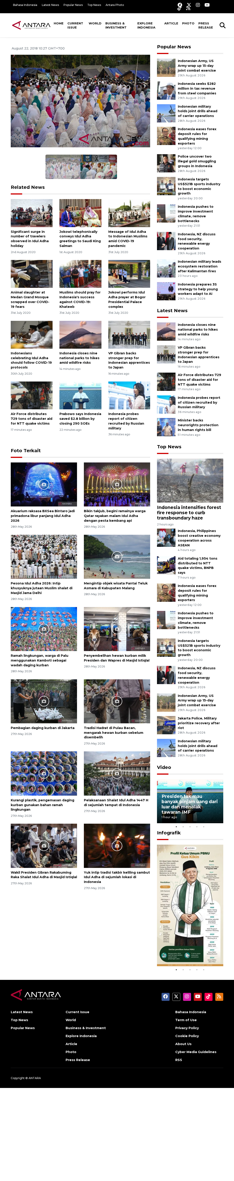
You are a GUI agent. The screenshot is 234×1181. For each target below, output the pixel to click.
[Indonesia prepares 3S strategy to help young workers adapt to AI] (166, 291)
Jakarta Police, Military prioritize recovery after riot (199, 723)
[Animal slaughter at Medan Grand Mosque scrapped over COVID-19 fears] (32, 273)
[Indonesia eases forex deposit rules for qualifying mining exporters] (166, 135)
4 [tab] (197, 826)
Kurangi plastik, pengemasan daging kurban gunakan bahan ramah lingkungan (42, 805)
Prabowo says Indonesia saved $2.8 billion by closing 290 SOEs (80, 419)
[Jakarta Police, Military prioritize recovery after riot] (166, 725)
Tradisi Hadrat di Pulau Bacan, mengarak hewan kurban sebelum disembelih (113, 733)
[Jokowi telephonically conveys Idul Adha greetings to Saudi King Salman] (80, 213)
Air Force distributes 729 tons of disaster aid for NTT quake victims (31, 419)
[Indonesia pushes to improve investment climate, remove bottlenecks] (166, 213)
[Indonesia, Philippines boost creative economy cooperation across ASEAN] (166, 537)
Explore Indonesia (146, 25)
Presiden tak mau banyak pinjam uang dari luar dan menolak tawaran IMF (190, 804)
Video (164, 767)
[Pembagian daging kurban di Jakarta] (44, 701)
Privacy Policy (187, 1028)
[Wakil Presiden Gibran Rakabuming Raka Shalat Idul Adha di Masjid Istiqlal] (44, 845)
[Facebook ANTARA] (180, 5)
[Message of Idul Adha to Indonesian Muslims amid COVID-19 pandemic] (129, 213)
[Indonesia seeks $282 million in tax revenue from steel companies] (166, 90)
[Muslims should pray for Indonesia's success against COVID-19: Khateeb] (80, 273)
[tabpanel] (190, 801)
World (95, 23)
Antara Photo (115, 5)
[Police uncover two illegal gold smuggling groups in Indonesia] (166, 163)
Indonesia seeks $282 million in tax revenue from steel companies (197, 88)
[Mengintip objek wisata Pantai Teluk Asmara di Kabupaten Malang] (117, 556)
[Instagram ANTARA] (198, 5)
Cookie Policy (187, 1036)
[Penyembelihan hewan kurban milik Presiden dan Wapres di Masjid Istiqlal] (117, 629)
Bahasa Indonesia (25, 5)
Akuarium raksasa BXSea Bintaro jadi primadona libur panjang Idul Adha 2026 (43, 516)
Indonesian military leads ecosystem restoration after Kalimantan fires (199, 266)
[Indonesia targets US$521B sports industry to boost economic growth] (166, 186)
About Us (183, 1044)
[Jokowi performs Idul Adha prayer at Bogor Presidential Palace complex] (129, 273)
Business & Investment (116, 25)
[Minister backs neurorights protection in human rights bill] (166, 427)
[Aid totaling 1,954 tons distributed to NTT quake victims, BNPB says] (166, 565)
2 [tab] (183, 826)
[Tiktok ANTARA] (180, 8)
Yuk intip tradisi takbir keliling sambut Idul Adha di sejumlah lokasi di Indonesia (117, 877)
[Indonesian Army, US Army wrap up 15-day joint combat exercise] (166, 67)
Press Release (205, 25)
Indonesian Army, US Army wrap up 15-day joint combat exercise (197, 66)
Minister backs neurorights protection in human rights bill (198, 425)
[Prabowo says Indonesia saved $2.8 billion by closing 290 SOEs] (80, 395)
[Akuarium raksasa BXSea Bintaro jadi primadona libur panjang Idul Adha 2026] (44, 484)
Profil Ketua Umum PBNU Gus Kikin (183, 952)
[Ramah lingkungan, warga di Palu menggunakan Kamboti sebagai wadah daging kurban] (44, 629)
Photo (188, 23)
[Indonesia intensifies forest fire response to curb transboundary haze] (190, 480)
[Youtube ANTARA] (207, 5)
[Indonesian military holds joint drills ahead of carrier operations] (166, 113)
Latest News (50, 5)
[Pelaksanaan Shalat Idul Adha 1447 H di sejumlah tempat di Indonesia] (117, 773)
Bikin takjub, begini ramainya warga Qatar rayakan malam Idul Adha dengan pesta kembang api (115, 516)
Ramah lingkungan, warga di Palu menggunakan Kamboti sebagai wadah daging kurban (39, 660)
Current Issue (75, 25)
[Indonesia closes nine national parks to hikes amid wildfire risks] (80, 334)
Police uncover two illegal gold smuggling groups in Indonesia (197, 161)
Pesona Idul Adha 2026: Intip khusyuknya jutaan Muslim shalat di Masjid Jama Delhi (41, 588)
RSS (178, 1060)
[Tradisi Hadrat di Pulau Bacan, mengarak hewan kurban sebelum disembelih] (117, 701)
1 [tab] (176, 826)
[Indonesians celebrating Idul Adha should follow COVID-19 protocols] (32, 334)
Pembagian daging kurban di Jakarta (42, 728)
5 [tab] (204, 826)
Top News (94, 5)
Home (59, 23)
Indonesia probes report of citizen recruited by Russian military (199, 402)
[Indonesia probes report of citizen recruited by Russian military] (129, 395)
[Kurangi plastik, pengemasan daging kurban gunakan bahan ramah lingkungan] (44, 773)
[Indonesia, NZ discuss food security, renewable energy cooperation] (166, 241)
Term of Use (186, 1020)
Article (171, 23)
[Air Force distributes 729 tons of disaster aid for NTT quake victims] (32, 395)
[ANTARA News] (31, 25)
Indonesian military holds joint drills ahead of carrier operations (197, 111)
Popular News (73, 5)
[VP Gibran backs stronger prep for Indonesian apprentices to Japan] (129, 334)
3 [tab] (190, 826)
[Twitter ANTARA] (189, 5)
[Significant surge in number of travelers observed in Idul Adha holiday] (32, 213)
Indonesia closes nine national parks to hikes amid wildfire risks (79, 358)
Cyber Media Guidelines (195, 1052)
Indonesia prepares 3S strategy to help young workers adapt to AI (198, 289)
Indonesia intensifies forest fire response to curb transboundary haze (189, 513)
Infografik (169, 833)
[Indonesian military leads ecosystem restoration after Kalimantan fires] (166, 268)
